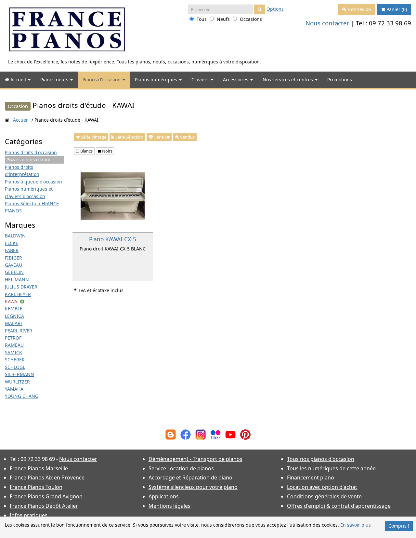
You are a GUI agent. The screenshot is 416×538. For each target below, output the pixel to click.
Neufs (223, 19)
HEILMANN (17, 279)
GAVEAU (13, 265)
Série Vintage (93, 137)
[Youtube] (230, 434)
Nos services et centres (288, 79)
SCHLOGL (15, 367)
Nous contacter (327, 23)
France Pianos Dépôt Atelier (44, 505)
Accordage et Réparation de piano (190, 477)
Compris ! (398, 526)
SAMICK (13, 352)
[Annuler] (22, 301)
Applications (164, 496)
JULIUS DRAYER (21, 287)
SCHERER (15, 359)
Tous (202, 19)
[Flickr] (215, 434)
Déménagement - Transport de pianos (195, 459)
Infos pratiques (28, 515)
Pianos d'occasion (102, 79)
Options (275, 9)
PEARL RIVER (18, 331)
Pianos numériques (156, 79)
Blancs (86, 151)
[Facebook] (185, 434)
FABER (12, 250)
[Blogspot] (170, 434)
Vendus (187, 137)
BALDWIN (15, 236)
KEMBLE (13, 308)
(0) (396, 9)
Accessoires (236, 79)
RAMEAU (14, 345)
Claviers (200, 79)
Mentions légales (169, 505)
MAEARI (13, 323)
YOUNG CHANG (21, 396)
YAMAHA (14, 389)
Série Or (161, 137)
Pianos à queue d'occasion (33, 182)
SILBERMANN (19, 374)
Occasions (251, 19)
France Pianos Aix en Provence (47, 477)
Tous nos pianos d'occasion (320, 459)
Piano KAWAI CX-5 (112, 239)
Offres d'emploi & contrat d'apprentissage (339, 505)
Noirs (106, 151)
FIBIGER (13, 258)
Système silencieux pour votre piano (193, 487)
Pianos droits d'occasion (31, 152)
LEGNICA (14, 316)
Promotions (339, 79)
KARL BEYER (18, 294)
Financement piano (310, 477)
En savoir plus (355, 525)
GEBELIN (14, 272)
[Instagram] (200, 434)
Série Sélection (128, 137)
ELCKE (11, 243)
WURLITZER (17, 382)
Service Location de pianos (181, 468)
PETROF (13, 338)
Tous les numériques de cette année (331, 468)
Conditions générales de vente (324, 496)
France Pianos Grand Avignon (46, 496)
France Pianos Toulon (36, 487)
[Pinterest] (245, 434)
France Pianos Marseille (39, 468)
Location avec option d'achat (322, 487)
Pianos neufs (55, 79)
